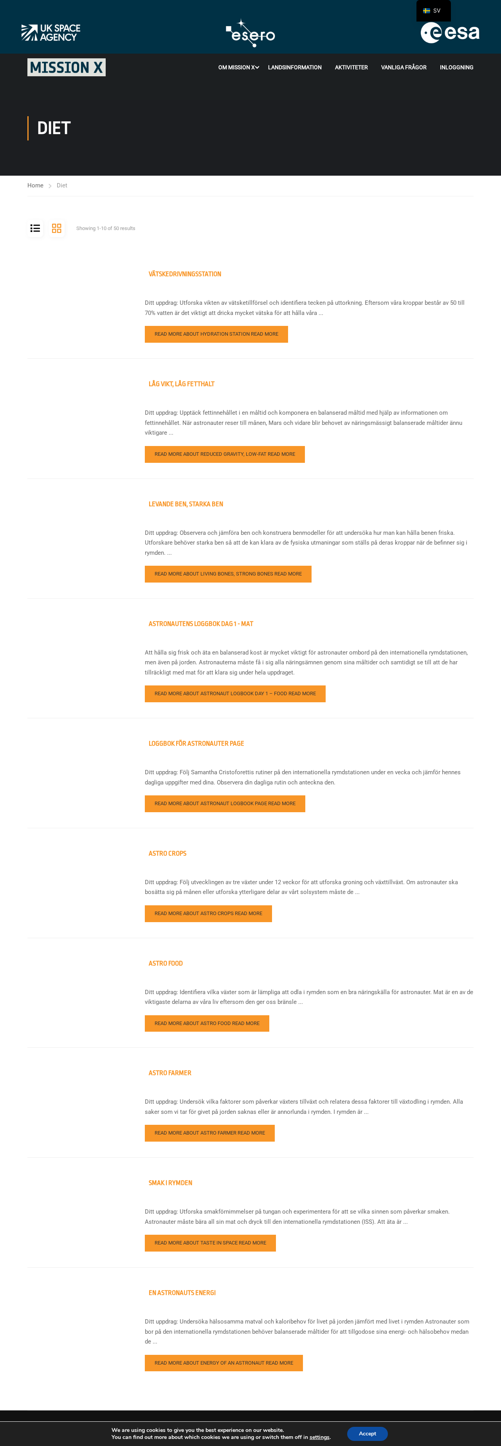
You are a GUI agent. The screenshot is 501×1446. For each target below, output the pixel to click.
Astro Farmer (170, 1073)
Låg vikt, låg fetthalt (181, 384)
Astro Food (166, 963)
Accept (367, 1433)
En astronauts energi (182, 1293)
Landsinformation (295, 67)
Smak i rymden (170, 1183)
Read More (216, 334)
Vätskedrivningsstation (185, 274)
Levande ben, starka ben (186, 504)
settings (320, 1437)
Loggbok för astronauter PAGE (196, 743)
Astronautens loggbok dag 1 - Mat (201, 624)
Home (35, 185)
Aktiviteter (351, 67)
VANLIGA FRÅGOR (404, 67)
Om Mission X (236, 67)
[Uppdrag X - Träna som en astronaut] (66, 67)
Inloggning (457, 67)
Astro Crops (167, 853)
